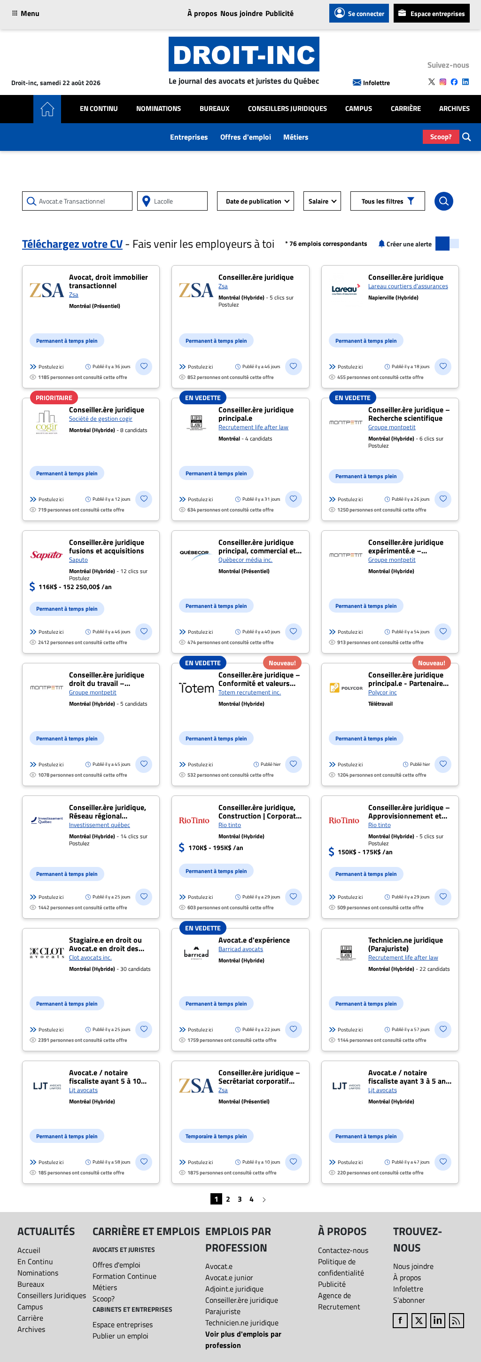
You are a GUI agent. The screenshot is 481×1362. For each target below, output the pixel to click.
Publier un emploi (120, 1335)
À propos (202, 13)
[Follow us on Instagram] (443, 81)
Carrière (406, 108)
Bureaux (215, 108)
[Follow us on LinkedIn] (465, 81)
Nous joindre (241, 13)
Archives (454, 108)
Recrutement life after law (253, 427)
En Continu (99, 108)
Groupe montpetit (392, 427)
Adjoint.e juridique (234, 1288)
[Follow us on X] (431, 81)
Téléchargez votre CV (72, 243)
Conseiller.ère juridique (241, 1300)
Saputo (78, 559)
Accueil (28, 1250)
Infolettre (376, 82)
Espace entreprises (438, 13)
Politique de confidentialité (341, 1267)
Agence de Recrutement (339, 1301)
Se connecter (366, 13)
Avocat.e (219, 1266)
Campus (358, 108)
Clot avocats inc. (90, 957)
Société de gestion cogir (100, 418)
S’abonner (409, 1300)
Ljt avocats (83, 1089)
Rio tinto (229, 824)
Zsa (73, 294)
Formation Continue (124, 1276)
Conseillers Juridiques (287, 108)
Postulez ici (51, 366)
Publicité (279, 13)
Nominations (158, 108)
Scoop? (441, 136)
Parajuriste (222, 1311)
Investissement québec (99, 824)
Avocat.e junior (229, 1277)
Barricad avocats (240, 948)
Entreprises (189, 136)
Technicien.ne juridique (242, 1322)
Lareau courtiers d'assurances (408, 286)
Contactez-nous (343, 1250)
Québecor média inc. (245, 559)
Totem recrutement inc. (249, 692)
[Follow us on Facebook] (454, 81)
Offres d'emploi (245, 136)
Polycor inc (382, 692)
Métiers (296, 136)
